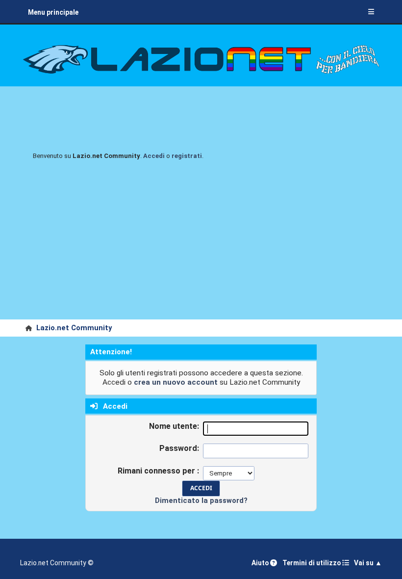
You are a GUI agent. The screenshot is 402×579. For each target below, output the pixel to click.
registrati (187, 155)
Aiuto (260, 563)
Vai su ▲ (368, 563)
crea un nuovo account (176, 382)
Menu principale (53, 12)
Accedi (154, 155)
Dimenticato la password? (201, 500)
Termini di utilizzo (312, 563)
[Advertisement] (201, 246)
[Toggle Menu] (371, 12)
